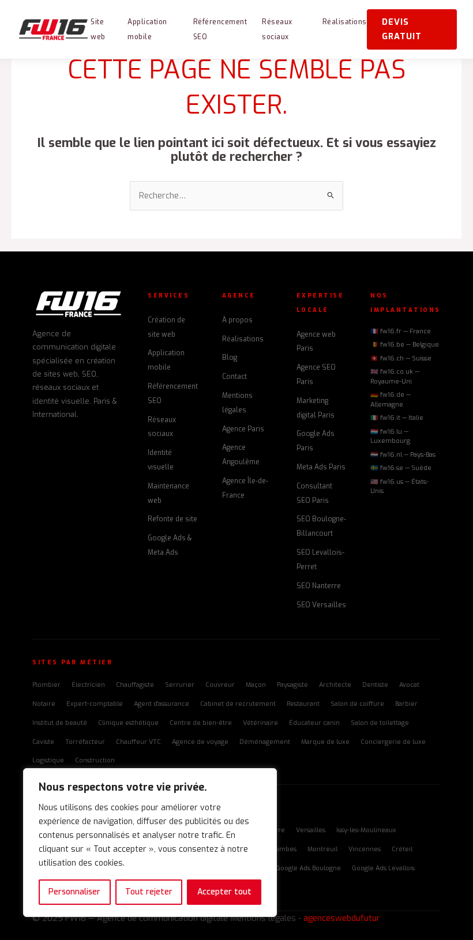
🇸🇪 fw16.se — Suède (400, 468)
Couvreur (220, 684)
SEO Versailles (321, 605)
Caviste (43, 742)
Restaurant (303, 704)
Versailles (310, 830)
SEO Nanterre (318, 586)
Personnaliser (74, 891)
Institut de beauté (59, 723)
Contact (234, 376)
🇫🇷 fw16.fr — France (400, 331)
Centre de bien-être (201, 723)
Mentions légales (263, 918)
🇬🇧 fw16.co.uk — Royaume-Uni (394, 376)
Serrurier (179, 684)
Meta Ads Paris (321, 467)
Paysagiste (292, 684)
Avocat (409, 684)
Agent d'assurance (161, 704)
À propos (237, 320)
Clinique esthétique (128, 723)
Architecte (335, 684)
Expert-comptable (94, 704)
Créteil (402, 849)
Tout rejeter (148, 891)
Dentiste (375, 684)
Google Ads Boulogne (308, 868)
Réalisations (344, 22)
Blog (229, 357)
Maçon (256, 684)
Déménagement (264, 742)
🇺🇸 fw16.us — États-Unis (399, 486)
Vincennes (364, 849)
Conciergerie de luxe (393, 742)
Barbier (406, 704)
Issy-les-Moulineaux (366, 830)
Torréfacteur (85, 742)
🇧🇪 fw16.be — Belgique (404, 344)
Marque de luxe (325, 742)
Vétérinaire (260, 723)
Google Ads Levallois (383, 868)
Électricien (88, 684)
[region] (150, 842)
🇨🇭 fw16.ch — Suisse (400, 358)
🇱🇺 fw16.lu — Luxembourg (390, 436)
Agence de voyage (200, 742)
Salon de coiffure (357, 704)
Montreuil (322, 849)
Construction (95, 760)
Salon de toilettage (380, 723)
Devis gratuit (402, 29)
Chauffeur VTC (138, 742)
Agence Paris (243, 429)
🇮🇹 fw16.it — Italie (396, 417)
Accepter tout (224, 891)
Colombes (280, 849)
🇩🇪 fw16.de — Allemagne (390, 399)
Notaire (43, 704)
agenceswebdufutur (341, 918)
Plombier (46, 684)
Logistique (48, 760)
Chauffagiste (135, 684)
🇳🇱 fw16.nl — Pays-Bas (403, 454)
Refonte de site (172, 519)
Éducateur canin (314, 723)
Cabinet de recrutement (238, 704)
